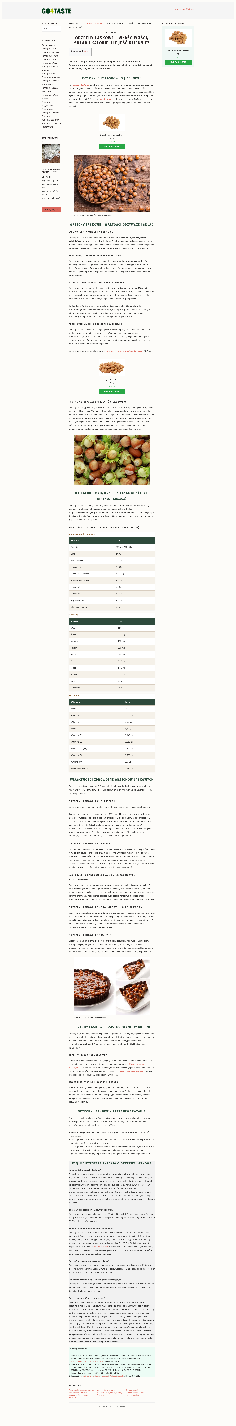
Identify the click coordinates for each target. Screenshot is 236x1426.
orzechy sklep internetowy (131, 351)
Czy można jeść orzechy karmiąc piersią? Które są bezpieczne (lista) (136, 1392)
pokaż (86, 51)
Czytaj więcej (51, 210)
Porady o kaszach (50, 56)
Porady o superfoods (51, 113)
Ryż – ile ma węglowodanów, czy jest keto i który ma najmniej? (51, 171)
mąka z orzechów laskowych (132, 1071)
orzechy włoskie (101, 1247)
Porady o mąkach (50, 63)
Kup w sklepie (112, 147)
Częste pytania (48, 45)
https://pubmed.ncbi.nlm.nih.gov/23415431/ (87, 1361)
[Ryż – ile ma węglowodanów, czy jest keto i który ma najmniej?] (51, 154)
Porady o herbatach (50, 52)
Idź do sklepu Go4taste (184, 9)
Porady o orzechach (51, 77)
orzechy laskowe (81, 85)
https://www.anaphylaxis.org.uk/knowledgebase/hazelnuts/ (102, 1376)
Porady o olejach (49, 74)
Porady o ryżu (48, 109)
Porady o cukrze (49, 49)
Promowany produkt (173, 23)
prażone (110, 351)
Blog (82, 23)
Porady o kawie (49, 59)
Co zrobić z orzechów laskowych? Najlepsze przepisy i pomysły (109, 1392)
